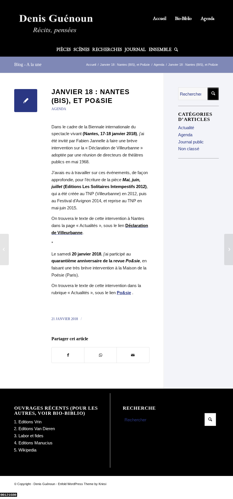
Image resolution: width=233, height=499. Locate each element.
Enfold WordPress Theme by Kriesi (82, 484)
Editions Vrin (29, 421)
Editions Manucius (35, 442)
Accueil (159, 18)
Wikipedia (27, 450)
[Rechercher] (175, 49)
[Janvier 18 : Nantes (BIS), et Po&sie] (25, 100)
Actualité (186, 127)
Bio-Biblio (183, 18)
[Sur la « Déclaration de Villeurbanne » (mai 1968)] (4, 249)
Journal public (191, 141)
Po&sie (124, 292)
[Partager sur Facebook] (68, 355)
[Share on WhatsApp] (100, 355)
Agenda (208, 18)
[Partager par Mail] (133, 355)
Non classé (188, 148)
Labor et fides (30, 435)
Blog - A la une (27, 64)
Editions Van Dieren (36, 428)
